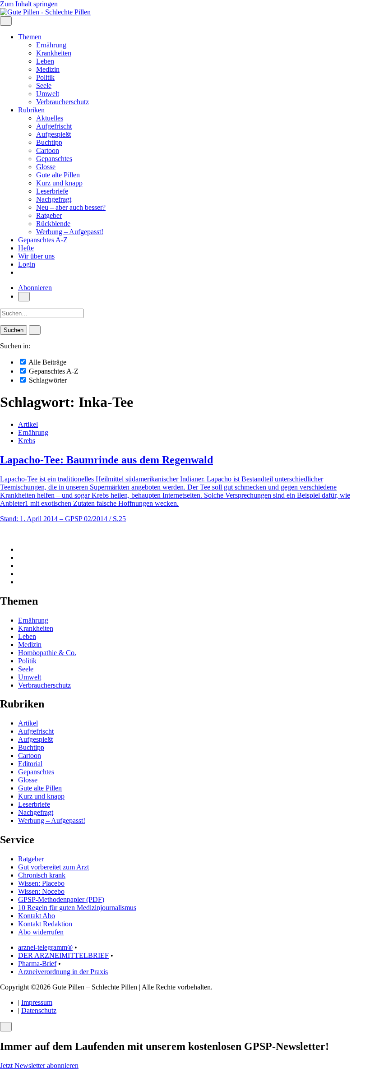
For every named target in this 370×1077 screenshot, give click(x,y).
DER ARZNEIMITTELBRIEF (63, 955)
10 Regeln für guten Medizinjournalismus (77, 907)
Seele (43, 85)
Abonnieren (35, 287)
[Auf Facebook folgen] (20, 549)
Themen (30, 37)
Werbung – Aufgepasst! (69, 232)
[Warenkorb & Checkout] (20, 272)
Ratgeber (49, 215)
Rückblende (53, 223)
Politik (45, 77)
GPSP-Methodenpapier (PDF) (61, 899)
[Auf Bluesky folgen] (20, 565)
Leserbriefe (52, 191)
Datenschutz (38, 1010)
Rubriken (31, 110)
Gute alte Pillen (58, 175)
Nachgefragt (53, 199)
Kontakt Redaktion (45, 924)
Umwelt (47, 93)
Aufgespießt (53, 134)
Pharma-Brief (37, 963)
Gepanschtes (54, 158)
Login (26, 264)
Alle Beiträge (46, 362)
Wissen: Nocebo (41, 891)
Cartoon (47, 150)
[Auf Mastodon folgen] (20, 557)
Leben (45, 61)
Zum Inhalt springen (29, 4)
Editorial (30, 763)
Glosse (46, 167)
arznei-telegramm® (45, 947)
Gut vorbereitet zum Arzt (53, 867)
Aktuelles (49, 118)
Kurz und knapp (59, 183)
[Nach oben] (2, 534)
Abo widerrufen (41, 932)
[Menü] (6, 21)
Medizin (48, 69)
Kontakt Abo (36, 916)
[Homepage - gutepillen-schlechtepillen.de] (45, 12)
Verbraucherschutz (62, 102)
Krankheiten (53, 53)
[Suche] (24, 296)
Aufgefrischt (54, 126)
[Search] (35, 330)
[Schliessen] (6, 1026)
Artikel (28, 424)
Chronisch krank (41, 875)
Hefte (26, 248)
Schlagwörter (47, 380)
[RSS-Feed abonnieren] (20, 582)
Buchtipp (49, 142)
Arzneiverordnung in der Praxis (63, 971)
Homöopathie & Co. (47, 652)
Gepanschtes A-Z (43, 240)
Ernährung (51, 45)
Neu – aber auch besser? (71, 207)
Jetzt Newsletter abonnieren (39, 1065)
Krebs (26, 440)
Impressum (36, 1002)
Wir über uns (36, 256)
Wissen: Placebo (41, 883)
